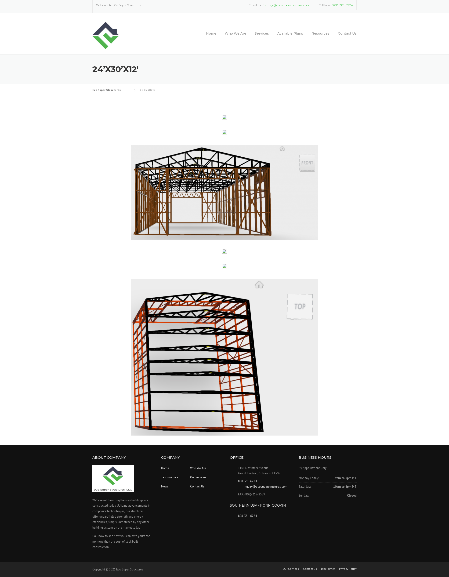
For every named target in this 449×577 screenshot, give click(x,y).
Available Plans (290, 33)
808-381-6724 (342, 5)
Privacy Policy (348, 568)
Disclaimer (328, 568)
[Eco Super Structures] (105, 35)
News (165, 486)
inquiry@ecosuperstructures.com (265, 487)
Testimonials (169, 477)
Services (262, 33)
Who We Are (235, 33)
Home (211, 33)
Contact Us (347, 33)
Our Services (198, 477)
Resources (320, 33)
